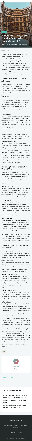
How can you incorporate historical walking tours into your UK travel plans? (14, 406)
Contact (20, 432)
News (4, 31)
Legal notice (13, 432)
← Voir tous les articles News (9, 378)
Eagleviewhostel (16, 420)
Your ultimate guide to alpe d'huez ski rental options (14, 401)
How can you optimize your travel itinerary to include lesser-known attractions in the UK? (15, 396)
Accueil (3, 50)
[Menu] (29, 1)
